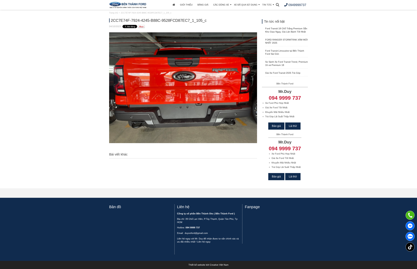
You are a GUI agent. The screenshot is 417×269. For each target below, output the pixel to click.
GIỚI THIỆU (186, 4)
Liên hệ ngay (203, 241)
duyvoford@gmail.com (196, 233)
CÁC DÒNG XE (221, 4)
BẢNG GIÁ (202, 4)
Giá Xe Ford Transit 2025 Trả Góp (282, 73)
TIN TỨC (267, 4)
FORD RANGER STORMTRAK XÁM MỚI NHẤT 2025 (286, 41)
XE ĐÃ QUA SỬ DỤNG (245, 4)
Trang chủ (113, 13)
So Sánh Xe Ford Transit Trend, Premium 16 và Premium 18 (286, 63)
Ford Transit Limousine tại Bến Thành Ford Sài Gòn (284, 52)
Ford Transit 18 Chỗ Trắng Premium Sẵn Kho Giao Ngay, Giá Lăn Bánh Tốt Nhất (286, 30)
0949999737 (410, 236)
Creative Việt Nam (219, 264)
